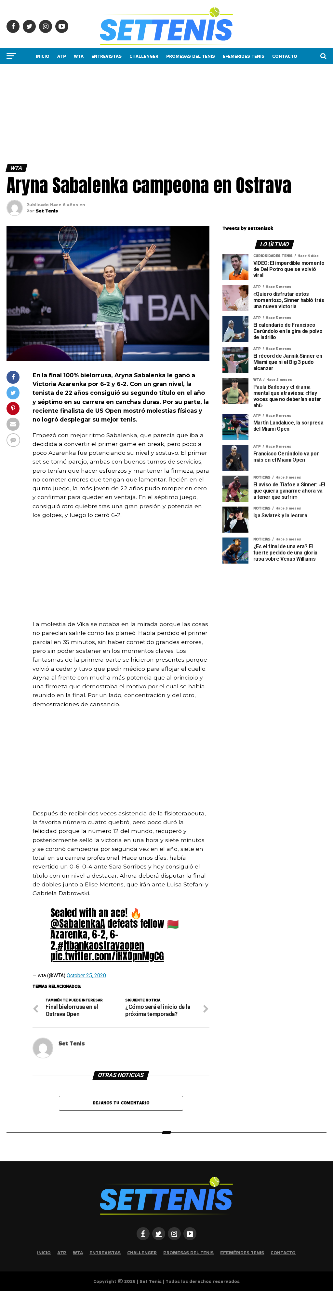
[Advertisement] (166, 112)
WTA (79, 56)
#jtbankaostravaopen (101, 945)
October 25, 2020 (86, 975)
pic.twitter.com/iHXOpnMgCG (107, 956)
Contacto (284, 56)
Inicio (42, 56)
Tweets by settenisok (247, 228)
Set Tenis (47, 211)
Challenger (143, 56)
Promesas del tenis (190, 56)
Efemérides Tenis (243, 56)
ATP (61, 56)
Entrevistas (106, 56)
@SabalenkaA (77, 923)
